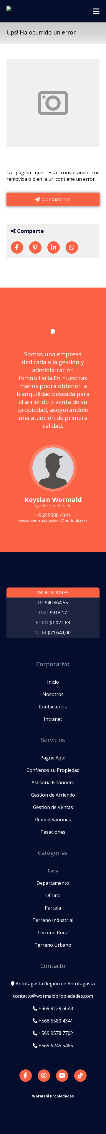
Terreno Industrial (52, 920)
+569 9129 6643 (55, 1008)
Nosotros (53, 694)
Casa (53, 870)
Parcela (53, 908)
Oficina (52, 895)
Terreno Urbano (52, 945)
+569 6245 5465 (55, 1045)
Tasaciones (52, 832)
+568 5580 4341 (55, 1021)
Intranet (53, 719)
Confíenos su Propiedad (53, 770)
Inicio (53, 682)
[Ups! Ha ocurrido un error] (17, 247)
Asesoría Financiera (53, 782)
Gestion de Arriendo (53, 795)
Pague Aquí (52, 757)
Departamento (53, 883)
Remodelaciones (53, 819)
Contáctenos (56, 199)
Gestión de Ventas (53, 807)
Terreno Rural (53, 932)
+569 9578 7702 (55, 1033)
